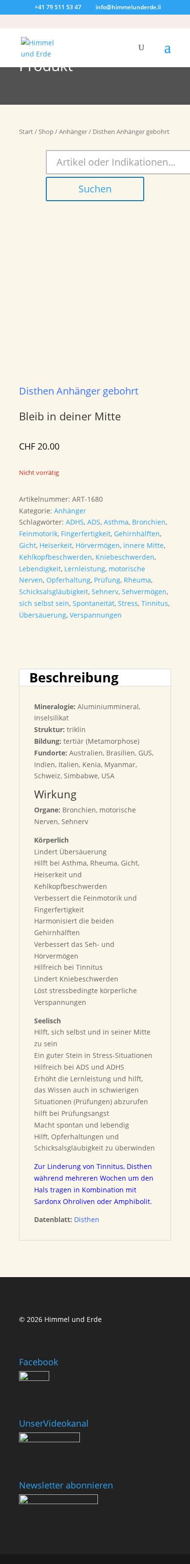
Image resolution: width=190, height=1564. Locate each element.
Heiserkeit (55, 545)
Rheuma (137, 579)
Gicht (27, 545)
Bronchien (149, 522)
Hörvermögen (98, 545)
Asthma (116, 522)
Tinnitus (154, 603)
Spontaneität (93, 603)
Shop (46, 131)
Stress (128, 603)
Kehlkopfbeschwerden (55, 557)
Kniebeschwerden (124, 557)
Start (26, 131)
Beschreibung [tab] (73, 677)
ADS (93, 522)
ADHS (75, 522)
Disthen (86, 1219)
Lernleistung (84, 568)
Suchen (95, 188)
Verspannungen (96, 615)
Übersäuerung (42, 615)
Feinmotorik (38, 533)
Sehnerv (105, 591)
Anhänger (73, 131)
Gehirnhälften (137, 533)
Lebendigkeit (40, 568)
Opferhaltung (68, 579)
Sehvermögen (144, 591)
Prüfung (107, 579)
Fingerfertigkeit (86, 533)
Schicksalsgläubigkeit (53, 591)
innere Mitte (143, 545)
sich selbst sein (44, 603)
